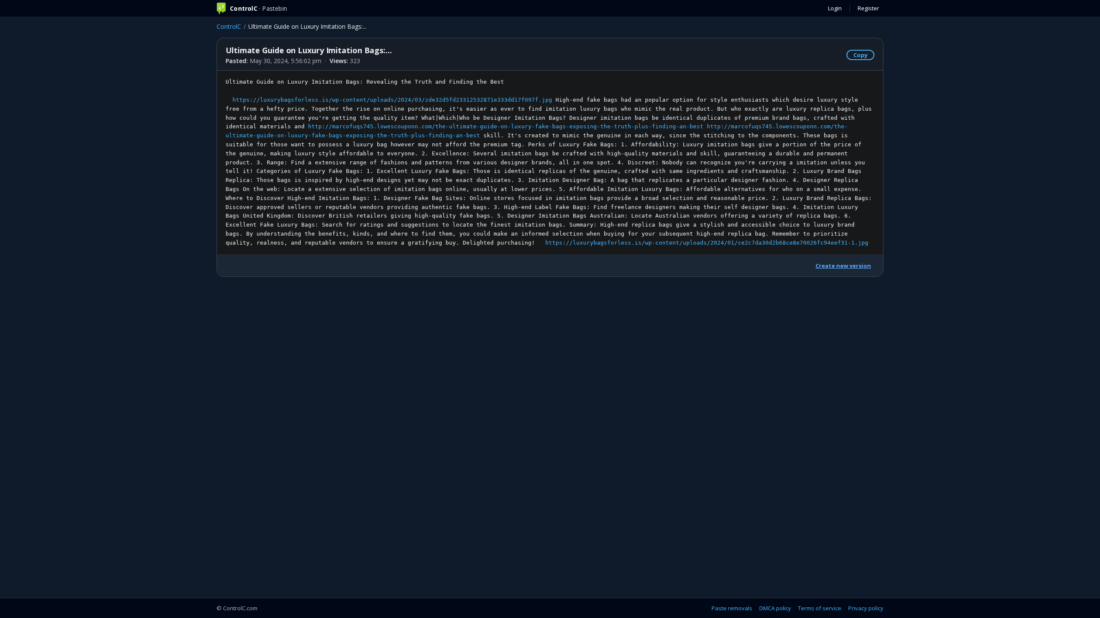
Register (868, 8)
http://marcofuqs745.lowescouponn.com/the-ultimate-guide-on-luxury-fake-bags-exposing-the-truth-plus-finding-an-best (505, 126)
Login (835, 8)
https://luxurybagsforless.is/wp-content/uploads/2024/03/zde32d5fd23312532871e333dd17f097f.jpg (392, 100)
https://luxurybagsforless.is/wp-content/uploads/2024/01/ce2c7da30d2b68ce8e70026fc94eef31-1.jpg (706, 242)
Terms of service (819, 608)
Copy (860, 55)
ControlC (229, 26)
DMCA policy (775, 608)
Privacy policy (865, 608)
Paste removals (732, 608)
